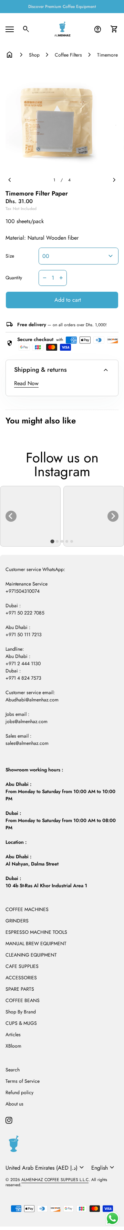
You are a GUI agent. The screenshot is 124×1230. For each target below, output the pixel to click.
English (103, 1167)
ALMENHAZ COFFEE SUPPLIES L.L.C (55, 1180)
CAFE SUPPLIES (22, 966)
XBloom (13, 1045)
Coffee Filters (68, 54)
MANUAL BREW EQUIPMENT (36, 943)
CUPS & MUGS (21, 1023)
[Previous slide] (11, 516)
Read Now (26, 383)
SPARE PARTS (20, 989)
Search (13, 1069)
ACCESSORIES (21, 977)
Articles (13, 1034)
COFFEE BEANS (23, 1000)
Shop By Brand (21, 1011)
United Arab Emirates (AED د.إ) (46, 1167)
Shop (34, 54)
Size (10, 256)
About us (14, 1103)
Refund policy (19, 1092)
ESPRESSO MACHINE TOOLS (36, 932)
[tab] (52, 541)
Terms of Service (23, 1081)
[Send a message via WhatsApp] (112, 1218)
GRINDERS (17, 920)
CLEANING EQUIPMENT (31, 954)
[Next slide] (112, 516)
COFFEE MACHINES (27, 909)
